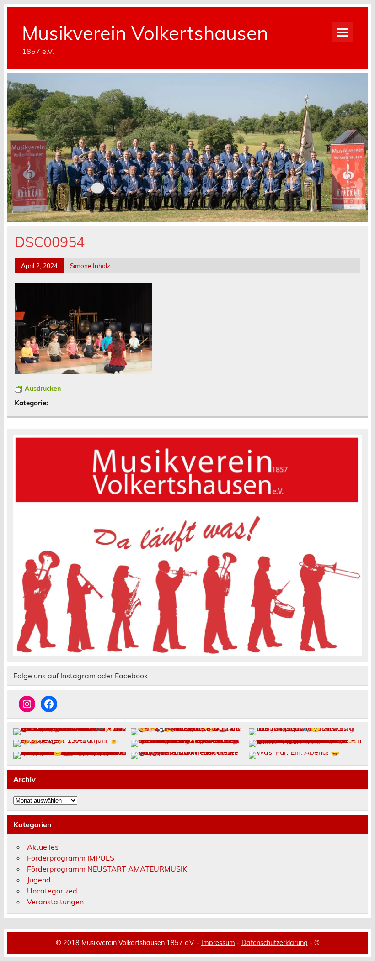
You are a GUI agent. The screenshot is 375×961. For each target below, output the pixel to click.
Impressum (218, 943)
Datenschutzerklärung (274, 943)
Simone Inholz (90, 265)
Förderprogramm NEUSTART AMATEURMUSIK (107, 868)
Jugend (39, 879)
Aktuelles (43, 846)
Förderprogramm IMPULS (70, 857)
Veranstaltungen (55, 901)
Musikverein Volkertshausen (145, 33)
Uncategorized (52, 890)
